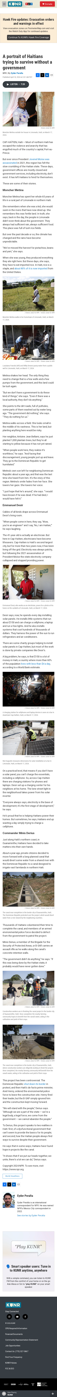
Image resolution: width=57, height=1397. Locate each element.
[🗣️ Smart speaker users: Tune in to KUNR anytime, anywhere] (28, 1246)
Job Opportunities (12, 1346)
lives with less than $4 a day (35, 663)
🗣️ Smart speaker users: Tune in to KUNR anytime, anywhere (28, 1268)
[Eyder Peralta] (9, 1200)
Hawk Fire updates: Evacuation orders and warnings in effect (28, 21)
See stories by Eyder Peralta (31, 1215)
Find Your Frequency (13, 1357)
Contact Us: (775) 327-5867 (16, 1351)
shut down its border (35, 1084)
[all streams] (53, 1393)
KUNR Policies (11, 1363)
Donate (48, 4)
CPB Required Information (16, 1328)
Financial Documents (14, 1334)
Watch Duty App (19, 31)
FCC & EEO (9, 1369)
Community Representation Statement (21, 1340)
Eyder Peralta (17, 73)
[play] (4, 1393)
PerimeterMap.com (37, 28)
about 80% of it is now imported (30, 268)
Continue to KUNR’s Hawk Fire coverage (28, 37)
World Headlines (12, 1176)
